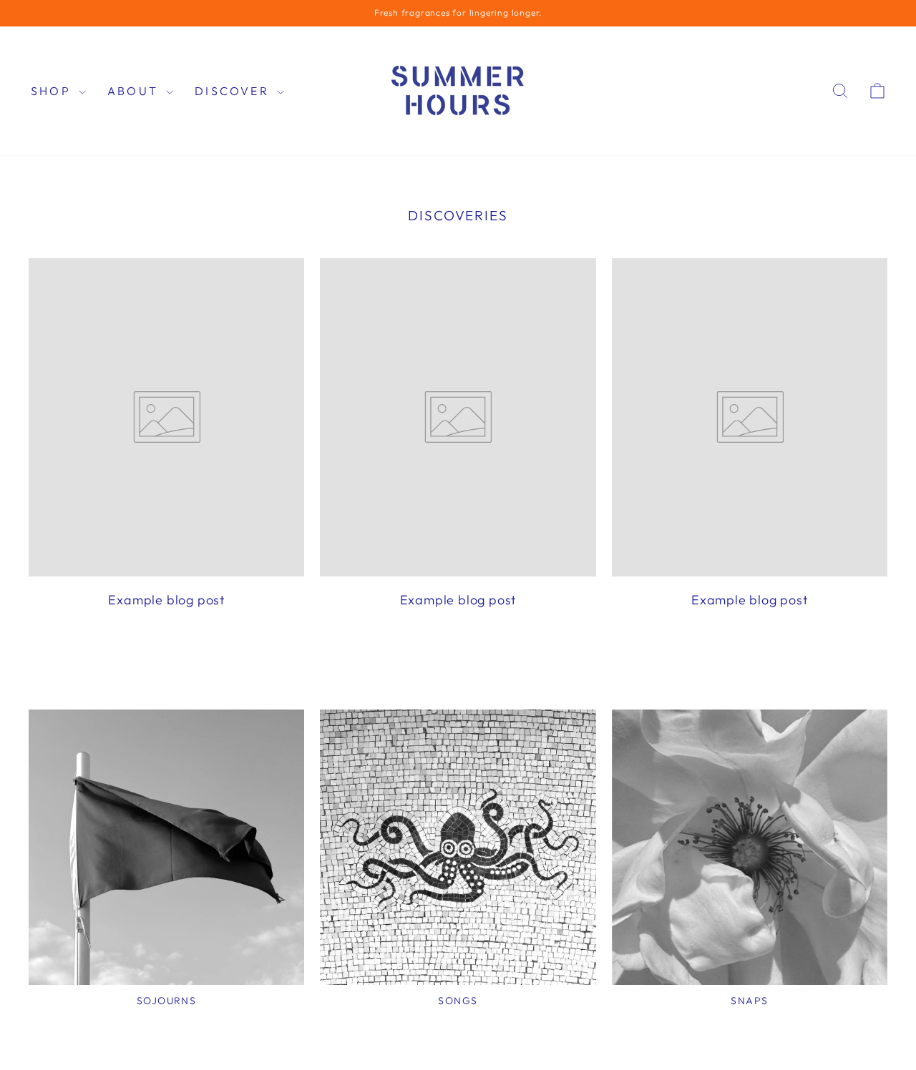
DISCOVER (234, 91)
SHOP (53, 91)
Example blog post (166, 600)
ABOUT (134, 91)
